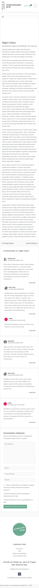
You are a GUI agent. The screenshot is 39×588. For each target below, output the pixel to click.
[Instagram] (19, 574)
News (14, 46)
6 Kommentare (6, 46)
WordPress (23, 46)
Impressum (19, 548)
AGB (19, 551)
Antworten (32, 283)
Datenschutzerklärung (19, 553)
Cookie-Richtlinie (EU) (19, 556)
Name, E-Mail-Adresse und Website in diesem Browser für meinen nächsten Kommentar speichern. (19, 487)
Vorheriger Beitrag (7, 243)
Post (18, 46)
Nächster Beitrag (32, 243)
